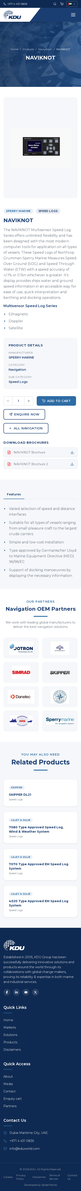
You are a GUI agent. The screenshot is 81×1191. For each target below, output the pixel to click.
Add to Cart (59, 401)
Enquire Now (27, 414)
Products (28, 49)
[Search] (54, 4)
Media (8, 1084)
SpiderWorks (49, 1184)
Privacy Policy (21, 1177)
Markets (9, 1027)
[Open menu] (73, 14)
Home (14, 49)
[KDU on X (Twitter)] (35, 992)
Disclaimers (12, 1050)
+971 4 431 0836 (22, 1141)
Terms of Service (54, 1177)
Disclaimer (39, 1177)
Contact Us (72, 1177)
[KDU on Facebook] (6, 992)
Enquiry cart (12, 1099)
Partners (9, 1106)
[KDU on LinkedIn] (16, 992)
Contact (9, 1091)
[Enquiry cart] (61, 4)
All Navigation (28, 428)
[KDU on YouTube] (25, 992)
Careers (8, 1177)
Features (14, 494)
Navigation (45, 49)
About (8, 1077)
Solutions (10, 1035)
